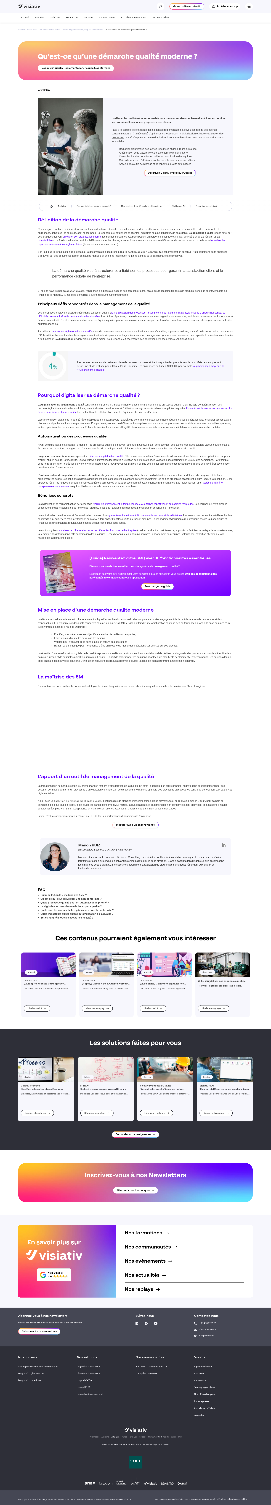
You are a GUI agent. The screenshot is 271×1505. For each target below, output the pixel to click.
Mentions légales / (218, 1499)
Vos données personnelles (166, 1499)
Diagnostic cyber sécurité (31, 1373)
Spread (165, 1445)
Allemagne (94, 1437)
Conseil (25, 17)
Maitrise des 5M (179, 206)
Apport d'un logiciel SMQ (206, 206)
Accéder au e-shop (227, 6)
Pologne (142, 1437)
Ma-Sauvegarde (152, 1445)
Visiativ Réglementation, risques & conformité (82, 30)
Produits (39, 17)
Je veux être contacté (186, 6)
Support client (206, 1336)
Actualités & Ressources (133, 17)
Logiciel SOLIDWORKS (88, 1367)
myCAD (113, 1445)
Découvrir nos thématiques (133, 1190)
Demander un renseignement (134, 1134)
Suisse (173, 1437)
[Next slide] (186, 757)
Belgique (115, 1437)
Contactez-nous (207, 1329)
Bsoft (132, 1445)
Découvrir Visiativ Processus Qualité (170, 173)
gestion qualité (75, 291)
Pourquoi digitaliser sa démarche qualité (94, 206)
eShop (105, 1445)
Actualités (199, 1374)
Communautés (107, 17)
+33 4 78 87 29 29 (207, 1323)
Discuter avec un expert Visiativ (135, 825)
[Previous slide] (84, 757)
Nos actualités (143, 1275)
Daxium (140, 1445)
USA (180, 1437)
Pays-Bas (133, 1437)
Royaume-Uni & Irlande (158, 1437)
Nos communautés (148, 1247)
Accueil (21, 30)
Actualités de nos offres (49, 30)
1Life (120, 1445)
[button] (54, 1274)
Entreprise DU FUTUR (146, 1373)
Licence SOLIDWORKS (88, 1373)
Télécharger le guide (157, 586)
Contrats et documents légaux (194, 1499)
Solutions (55, 17)
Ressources (32, 30)
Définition (62, 206)
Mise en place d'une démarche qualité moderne (141, 206)
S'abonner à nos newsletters (39, 1331)
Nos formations (144, 1232)
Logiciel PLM (83, 1387)
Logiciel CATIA (84, 1380)
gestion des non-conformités (145, 252)
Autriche (105, 1437)
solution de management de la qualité (78, 801)
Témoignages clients (204, 1387)
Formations (72, 17)
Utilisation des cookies (237, 1499)
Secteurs (88, 17)
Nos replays (139, 1289)
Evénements (200, 1380)
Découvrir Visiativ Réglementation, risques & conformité (76, 68)
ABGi (126, 1445)
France (124, 1437)
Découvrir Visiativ (161, 17)
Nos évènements (146, 1261)
